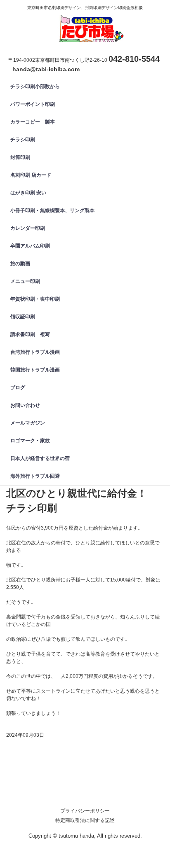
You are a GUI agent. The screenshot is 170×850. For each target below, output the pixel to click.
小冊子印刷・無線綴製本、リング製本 (52, 210)
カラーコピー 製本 (32, 122)
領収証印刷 (22, 317)
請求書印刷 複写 (30, 334)
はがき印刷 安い (28, 193)
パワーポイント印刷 (32, 104)
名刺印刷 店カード (30, 175)
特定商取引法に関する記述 (85, 820)
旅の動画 (20, 263)
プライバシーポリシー (85, 811)
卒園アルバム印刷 (30, 246)
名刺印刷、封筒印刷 (89, 22)
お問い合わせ (25, 405)
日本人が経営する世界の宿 (40, 458)
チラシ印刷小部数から (35, 86)
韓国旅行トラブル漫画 (35, 370)
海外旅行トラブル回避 (35, 476)
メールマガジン (27, 423)
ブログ (17, 387)
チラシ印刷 (22, 139)
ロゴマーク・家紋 (30, 441)
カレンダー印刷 (30, 228)
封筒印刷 (22, 157)
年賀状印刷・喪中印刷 (35, 299)
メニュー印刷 (25, 281)
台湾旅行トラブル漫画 (35, 352)
